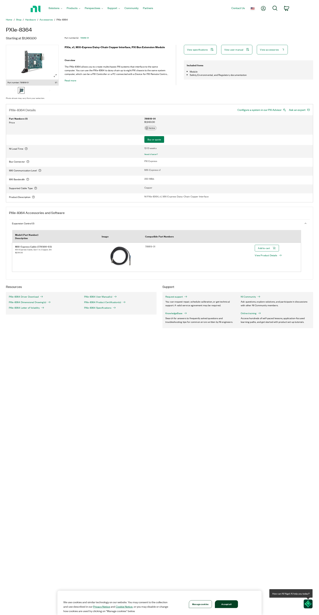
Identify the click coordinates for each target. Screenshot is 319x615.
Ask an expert (297, 110)
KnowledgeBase (173, 313)
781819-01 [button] (84, 37)
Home (9, 19)
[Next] (49, 91)
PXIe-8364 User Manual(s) (98, 296)
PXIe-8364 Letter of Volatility (24, 307)
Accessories (46, 19)
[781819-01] (21, 90)
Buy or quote (154, 139)
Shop (19, 19)
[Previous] (14, 91)
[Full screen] (55, 75)
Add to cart (264, 248)
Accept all (226, 604)
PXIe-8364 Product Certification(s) (102, 302)
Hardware (30, 19)
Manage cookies (200, 604)
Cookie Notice (124, 606)
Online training (248, 313)
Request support (174, 296)
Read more (70, 80)
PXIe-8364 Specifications (97, 307)
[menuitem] (55, 9)
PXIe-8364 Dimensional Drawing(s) (27, 302)
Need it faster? (151, 154)
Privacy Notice (101, 606)
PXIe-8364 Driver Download (24, 296)
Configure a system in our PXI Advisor (259, 110)
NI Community (248, 296)
